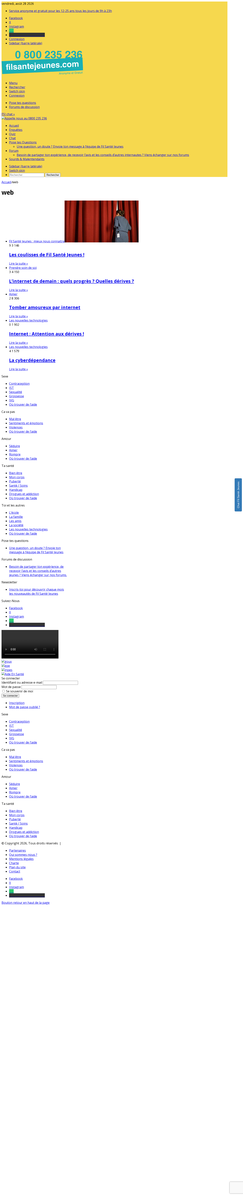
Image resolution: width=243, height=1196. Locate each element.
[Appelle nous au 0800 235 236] (43, 76)
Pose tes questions (22, 103)
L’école (14, 512)
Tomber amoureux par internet (44, 307)
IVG (11, 400)
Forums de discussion (24, 107)
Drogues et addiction (24, 494)
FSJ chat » (8, 114)
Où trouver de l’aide (23, 404)
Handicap (15, 490)
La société (16, 525)
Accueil (14, 125)
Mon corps (16, 477)
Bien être (15, 473)
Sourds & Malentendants (26, 159)
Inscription (16, 703)
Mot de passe (11, 687)
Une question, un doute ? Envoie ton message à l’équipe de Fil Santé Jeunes (70, 146)
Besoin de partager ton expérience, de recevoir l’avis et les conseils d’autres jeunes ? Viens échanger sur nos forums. (38, 571)
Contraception (19, 383)
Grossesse (16, 396)
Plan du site (17, 867)
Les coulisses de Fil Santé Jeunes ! (46, 254)
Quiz (12, 134)
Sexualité (15, 392)
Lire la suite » (18, 263)
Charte (14, 863)
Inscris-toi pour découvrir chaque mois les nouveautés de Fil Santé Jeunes (36, 591)
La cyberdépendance (32, 360)
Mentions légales (21, 859)
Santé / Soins (18, 485)
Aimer (13, 450)
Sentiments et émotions (26, 423)
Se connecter (10, 695)
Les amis (15, 521)
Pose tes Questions (23, 142)
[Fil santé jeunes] (24, 118)
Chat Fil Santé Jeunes (238, 495)
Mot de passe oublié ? (24, 707)
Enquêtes (15, 130)
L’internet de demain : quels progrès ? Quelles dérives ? (71, 281)
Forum (13, 151)
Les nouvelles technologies (28, 529)
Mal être (15, 419)
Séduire (14, 446)
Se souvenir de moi (19, 691)
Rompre (15, 454)
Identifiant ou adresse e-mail (22, 682)
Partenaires (17, 850)
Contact (14, 871)
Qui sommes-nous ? (23, 855)
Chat (12, 138)
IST (11, 388)
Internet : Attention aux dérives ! (46, 333)
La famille (16, 517)
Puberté (15, 481)
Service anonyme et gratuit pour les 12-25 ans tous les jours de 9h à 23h (60, 11)
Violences (16, 427)
